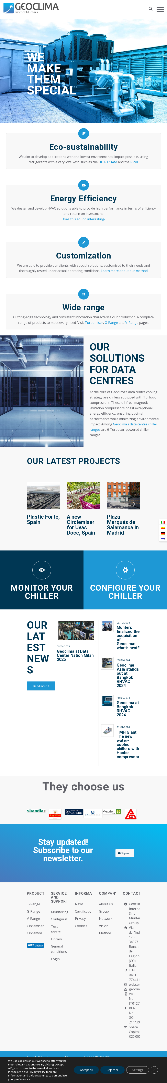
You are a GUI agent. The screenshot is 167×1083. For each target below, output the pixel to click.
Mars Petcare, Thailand (117, 522)
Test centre (56, 929)
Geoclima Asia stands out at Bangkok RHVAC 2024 (128, 675)
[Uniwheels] (93, 813)
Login (55, 959)
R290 (134, 162)
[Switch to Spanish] (163, 527)
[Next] (134, 504)
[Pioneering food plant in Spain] (83, 495)
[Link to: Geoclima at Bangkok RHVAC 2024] (107, 701)
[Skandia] (36, 810)
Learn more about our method (124, 271)
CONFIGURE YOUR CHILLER (125, 592)
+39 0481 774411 (134, 975)
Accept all (86, 1070)
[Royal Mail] (55, 814)
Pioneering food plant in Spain (82, 522)
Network (105, 918)
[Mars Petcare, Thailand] (123, 495)
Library (56, 939)
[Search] (149, 9)
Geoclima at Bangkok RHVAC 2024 (128, 708)
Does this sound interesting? (83, 219)
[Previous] (33, 504)
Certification (83, 911)
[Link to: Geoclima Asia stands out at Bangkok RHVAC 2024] (107, 663)
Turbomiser (94, 322)
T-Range (33, 904)
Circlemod (34, 933)
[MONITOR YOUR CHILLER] (41, 570)
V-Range (131, 322)
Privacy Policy (37, 1072)
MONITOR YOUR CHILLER (42, 592)
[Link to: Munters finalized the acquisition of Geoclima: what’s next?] (107, 626)
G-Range (111, 322)
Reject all (113, 1070)
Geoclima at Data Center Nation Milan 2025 (75, 655)
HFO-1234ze (108, 162)
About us (106, 904)
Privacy (80, 918)
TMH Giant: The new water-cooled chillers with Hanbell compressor (128, 744)
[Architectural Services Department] (130, 814)
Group (104, 911)
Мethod (105, 933)
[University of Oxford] (74, 812)
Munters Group (135, 920)
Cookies (81, 926)
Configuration (59, 919)
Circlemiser (35, 926)
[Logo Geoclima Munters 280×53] (31, 12)
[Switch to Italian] (163, 522)
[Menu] (158, 9)
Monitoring (59, 912)
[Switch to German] (163, 533)
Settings (43, 1075)
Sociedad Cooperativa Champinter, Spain (41, 525)
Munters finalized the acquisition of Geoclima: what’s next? (128, 637)
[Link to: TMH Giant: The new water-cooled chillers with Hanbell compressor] (107, 731)
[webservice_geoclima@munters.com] (125, 984)
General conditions (59, 949)
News (79, 904)
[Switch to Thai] (163, 538)
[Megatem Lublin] (112, 811)
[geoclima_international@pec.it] (125, 989)
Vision (103, 926)
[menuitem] (149, 9)
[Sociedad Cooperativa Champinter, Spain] (43, 495)
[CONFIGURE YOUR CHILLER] (125, 570)
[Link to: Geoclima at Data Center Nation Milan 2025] (76, 630)
